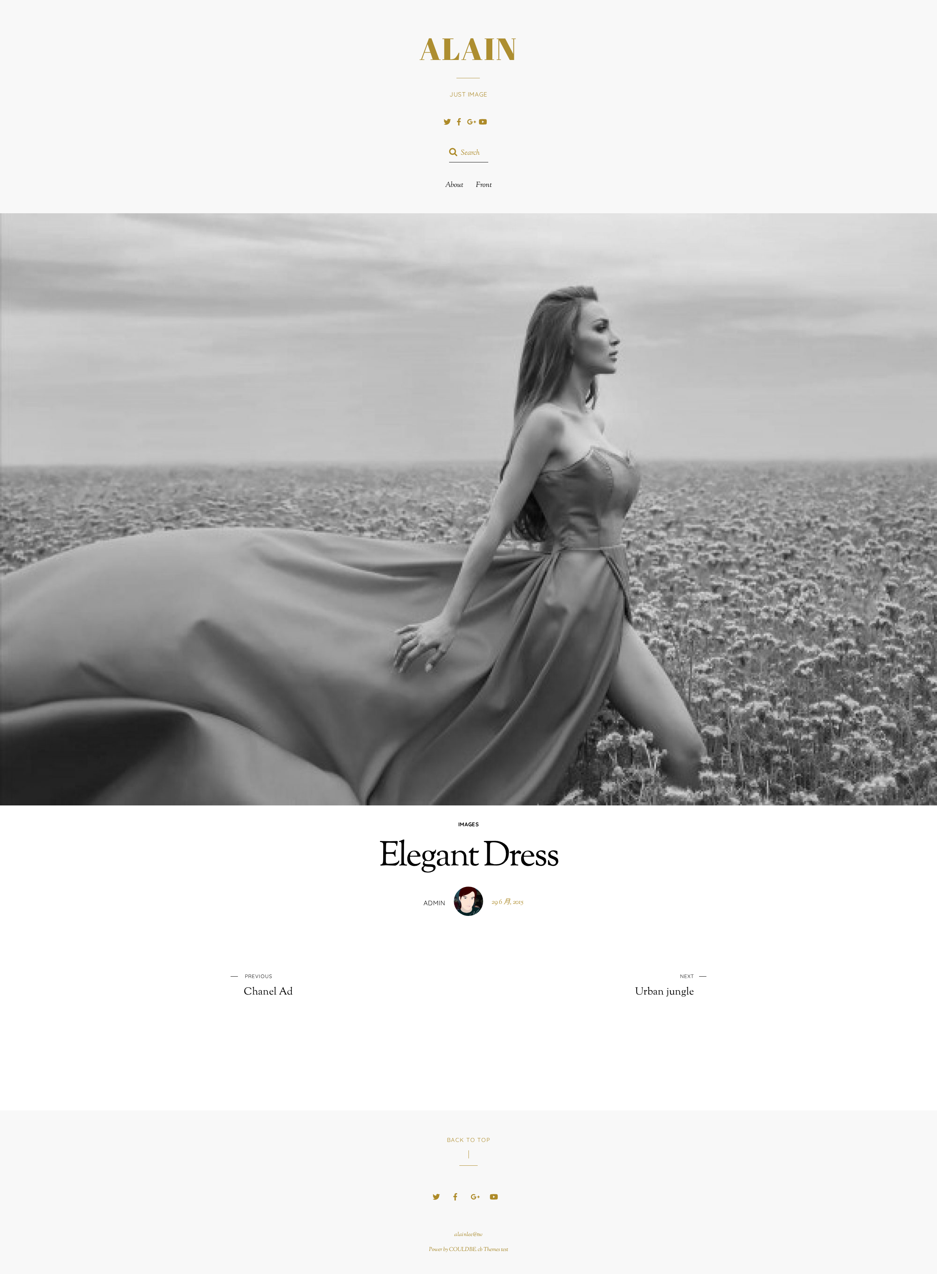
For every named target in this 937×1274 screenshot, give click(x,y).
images (468, 824)
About (454, 185)
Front (484, 185)
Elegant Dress (468, 857)
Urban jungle (664, 985)
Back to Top (468, 1139)
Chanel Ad (268, 985)
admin (434, 903)
